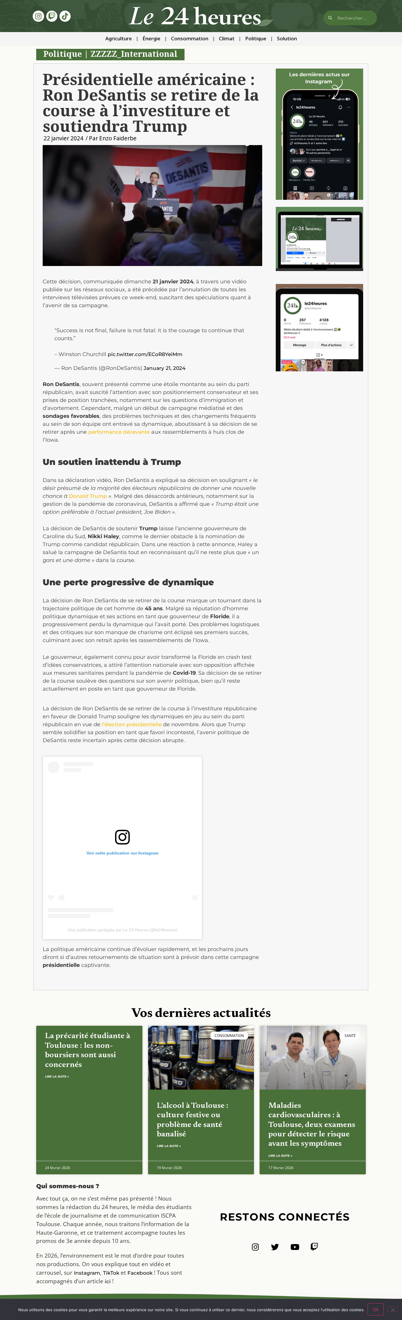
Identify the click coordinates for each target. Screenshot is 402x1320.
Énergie (151, 39)
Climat (227, 39)
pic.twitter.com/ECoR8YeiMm (145, 354)
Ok (376, 1309)
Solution (287, 39)
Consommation (189, 39)
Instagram (87, 1273)
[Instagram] (38, 16)
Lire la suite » (57, 1076)
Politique (255, 39)
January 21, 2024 (164, 368)
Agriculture (118, 39)
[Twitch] (51, 16)
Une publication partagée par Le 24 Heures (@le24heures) (122, 929)
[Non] (393, 1309)
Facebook (139, 1273)
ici (108, 1281)
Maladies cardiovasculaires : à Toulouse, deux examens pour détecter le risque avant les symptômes (311, 1125)
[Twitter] (275, 1247)
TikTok (111, 1273)
